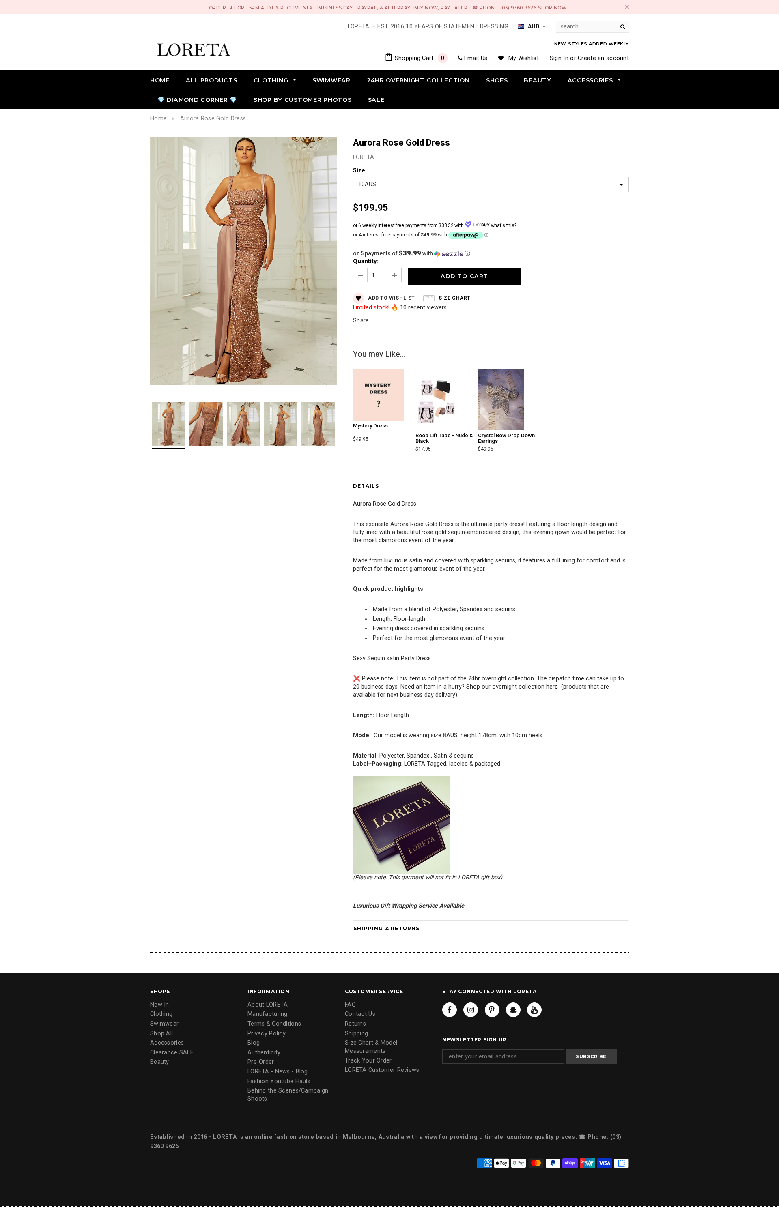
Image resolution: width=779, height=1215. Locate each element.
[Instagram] (470, 1009)
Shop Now (552, 8)
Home (158, 118)
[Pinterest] (492, 1009)
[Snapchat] (513, 1009)
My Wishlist (523, 58)
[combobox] (592, 27)
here (552, 686)
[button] (491, 253)
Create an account (603, 58)
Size (359, 170)
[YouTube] (534, 1009)
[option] (243, 262)
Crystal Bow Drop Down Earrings (506, 438)
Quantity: (365, 261)
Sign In (559, 58)
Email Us (475, 58)
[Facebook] (449, 1009)
